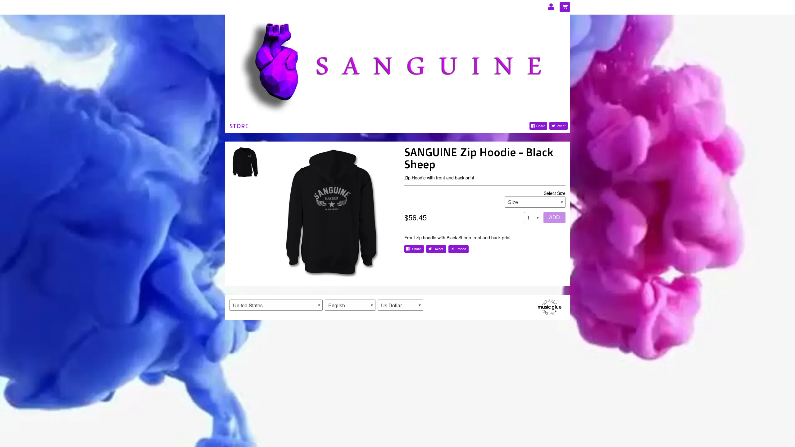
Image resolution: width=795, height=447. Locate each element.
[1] (532, 217)
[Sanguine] (397, 66)
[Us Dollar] (400, 305)
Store (238, 126)
